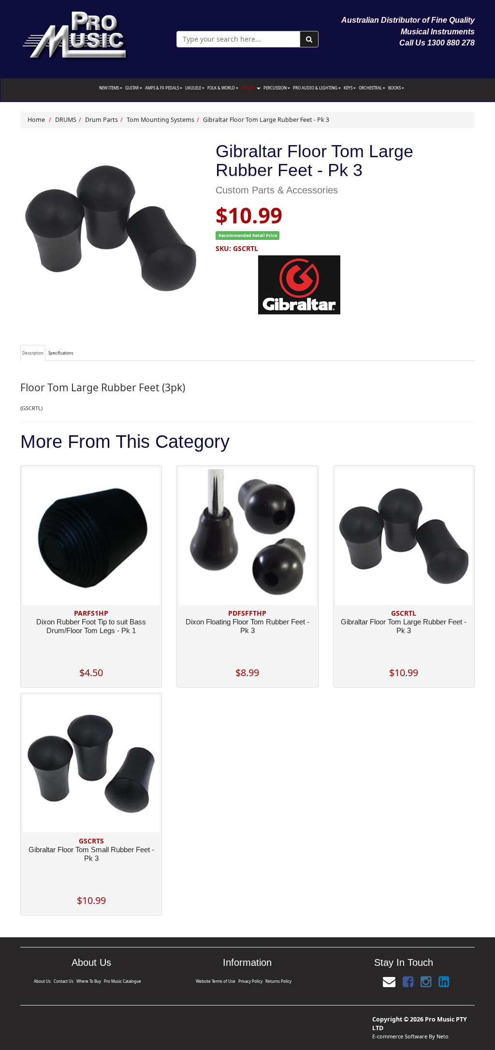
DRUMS (248, 87)
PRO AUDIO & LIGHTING (315, 87)
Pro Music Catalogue (122, 981)
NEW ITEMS (109, 87)
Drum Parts (101, 120)
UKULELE (193, 87)
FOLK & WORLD (221, 87)
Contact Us (63, 981)
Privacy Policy (250, 981)
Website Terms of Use (215, 981)
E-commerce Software (399, 1036)
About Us (42, 981)
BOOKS (395, 87)
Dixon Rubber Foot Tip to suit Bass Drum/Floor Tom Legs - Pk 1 (91, 626)
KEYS (348, 87)
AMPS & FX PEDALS (162, 87)
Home (36, 120)
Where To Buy (88, 981)
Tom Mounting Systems (160, 120)
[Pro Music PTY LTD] (75, 34)
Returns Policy (278, 981)
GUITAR (132, 87)
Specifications (60, 352)
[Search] (309, 39)
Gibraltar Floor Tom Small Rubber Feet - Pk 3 (91, 853)
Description (33, 352)
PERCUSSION (275, 87)
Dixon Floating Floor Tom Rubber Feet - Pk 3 (247, 626)
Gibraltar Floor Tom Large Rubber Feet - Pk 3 (266, 120)
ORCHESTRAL (371, 87)
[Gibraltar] (345, 284)
